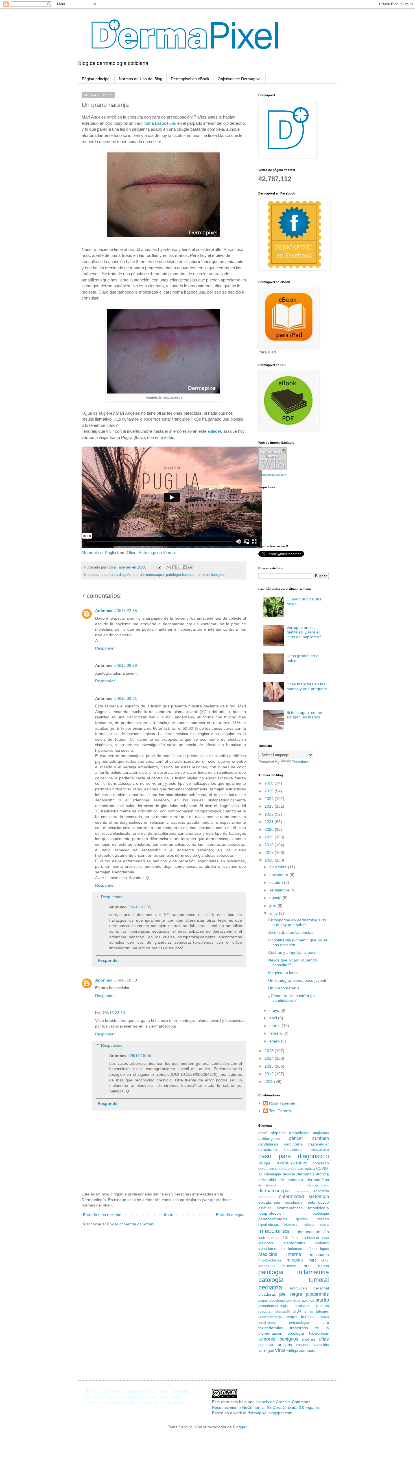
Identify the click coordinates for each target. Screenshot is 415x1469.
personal (321, 1288)
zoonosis (307, 1350)
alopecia (278, 1133)
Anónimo (104, 610)
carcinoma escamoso (280, 1149)
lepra (325, 1238)
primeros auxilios (300, 1300)
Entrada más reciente (102, 1214)
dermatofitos (318, 1179)
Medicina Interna (279, 1254)
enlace (213, 431)
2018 (270, 845)
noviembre (279, 874)
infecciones (273, 1230)
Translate (300, 762)
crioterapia (272, 1174)
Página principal (96, 78)
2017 (270, 852)
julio (273, 905)
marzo (275, 1025)
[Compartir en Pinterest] (190, 567)
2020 (270, 829)
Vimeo (169, 552)
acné (262, 1133)
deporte (289, 1174)
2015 (270, 1050)
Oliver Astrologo (141, 552)
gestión (302, 1219)
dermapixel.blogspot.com (270, 1413)
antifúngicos (269, 1138)
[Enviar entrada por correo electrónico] (158, 567)
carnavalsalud (319, 1149)
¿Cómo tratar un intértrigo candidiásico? (291, 998)
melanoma (319, 1254)
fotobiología (318, 1208)
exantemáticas (290, 1208)
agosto (276, 897)
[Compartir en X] (179, 567)
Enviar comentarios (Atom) (131, 1224)
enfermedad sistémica (304, 1196)
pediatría (270, 1287)
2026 (270, 783)
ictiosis (324, 1224)
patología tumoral (180, 575)
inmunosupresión (313, 1231)
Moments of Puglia (99, 552)
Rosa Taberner (282, 1103)
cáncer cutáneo (309, 1138)
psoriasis (302, 1305)
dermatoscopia (152, 575)
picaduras (267, 1294)
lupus (324, 1249)
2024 (270, 798)
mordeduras (266, 1266)
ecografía (321, 1191)
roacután (265, 1311)
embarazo (266, 1197)
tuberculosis (319, 1333)
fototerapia (320, 1214)
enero (275, 1041)
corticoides (287, 1169)
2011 (269, 1081)
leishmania (310, 1238)
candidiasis (268, 1144)
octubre (276, 882)
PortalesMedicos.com (272, 474)
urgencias (266, 1345)
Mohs (325, 1260)
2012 (270, 1074)
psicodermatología (273, 1306)
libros (282, 1249)
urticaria (285, 1344)
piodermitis (317, 1294)
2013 (270, 1066)
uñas (324, 1339)
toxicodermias (270, 1328)
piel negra (290, 1294)
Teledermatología (270, 1317)
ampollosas (299, 1133)
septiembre (279, 890)
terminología (299, 1322)
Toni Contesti (280, 1111)
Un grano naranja (284, 988)
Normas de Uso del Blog (140, 78)
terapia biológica (300, 1317)
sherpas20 (282, 1311)
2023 (270, 806)
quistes (322, 1305)
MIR (312, 1260)
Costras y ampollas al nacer (293, 952)
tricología (296, 1333)
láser (295, 1238)
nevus (323, 1265)
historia (308, 1225)
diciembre (278, 867)
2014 (270, 1058)
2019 (270, 837)
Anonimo (104, 980)
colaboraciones (291, 1163)
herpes (322, 1219)
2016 (270, 860)
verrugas (266, 1350)
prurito (322, 1300)
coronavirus (267, 1169)
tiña (325, 1322)
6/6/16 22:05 (139, 907)
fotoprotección (271, 1213)
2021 (270, 821)
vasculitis (321, 1345)
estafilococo (318, 1202)
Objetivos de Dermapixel (239, 78)
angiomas (321, 1133)
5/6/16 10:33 (125, 980)
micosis (295, 1260)
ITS (284, 1237)
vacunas (303, 1345)
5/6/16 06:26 (125, 665)
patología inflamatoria (293, 1272)
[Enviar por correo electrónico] (168, 567)
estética (264, 1208)
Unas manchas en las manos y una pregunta (307, 686)
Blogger (239, 1427)
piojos (263, 1300)
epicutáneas (269, 1202)
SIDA (297, 1311)
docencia (302, 1191)
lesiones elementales (281, 1243)
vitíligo (292, 1351)
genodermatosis (272, 1219)
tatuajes (322, 1311)
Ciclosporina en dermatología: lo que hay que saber (297, 922)
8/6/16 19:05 (139, 1055)
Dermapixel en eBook (190, 78)
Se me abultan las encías (290, 932)
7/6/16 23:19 (113, 1013)
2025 (270, 791)
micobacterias (269, 1260)
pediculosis (298, 1288)
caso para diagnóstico (119, 575)
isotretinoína (268, 1238)
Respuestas (111, 897)
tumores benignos (211, 575)
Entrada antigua (230, 1214)
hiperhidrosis (268, 1225)
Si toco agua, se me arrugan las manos (304, 715)
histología (290, 1224)
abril (273, 1018)
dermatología (267, 1185)
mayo (274, 1010)
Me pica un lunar (283, 972)
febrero (276, 1033)
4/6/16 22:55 (125, 610)
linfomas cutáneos (303, 1249)
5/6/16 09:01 (125, 698)
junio (274, 913)
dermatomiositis (318, 1185)
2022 (270, 814)
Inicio (168, 1214)
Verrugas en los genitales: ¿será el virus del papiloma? (304, 632)
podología (277, 1300)
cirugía (264, 1163)
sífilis (308, 1311)
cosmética (306, 1169)
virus (280, 1350)
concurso (321, 1163)
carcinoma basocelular (155, 123)
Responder (105, 648)
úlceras (308, 1339)
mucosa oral (296, 1265)
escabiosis (294, 1203)
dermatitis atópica (313, 1174)
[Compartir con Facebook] (184, 567)
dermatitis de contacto (280, 1179)
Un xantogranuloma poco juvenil (297, 980)
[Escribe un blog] (174, 567)
